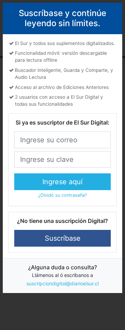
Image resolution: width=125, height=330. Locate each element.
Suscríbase (63, 238)
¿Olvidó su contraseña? (62, 195)
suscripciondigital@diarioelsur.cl (62, 283)
